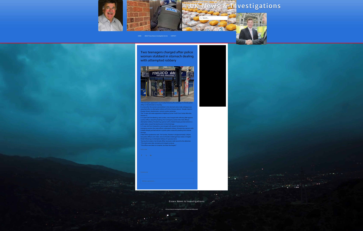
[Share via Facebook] (141, 155)
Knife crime (144, 149)
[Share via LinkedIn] (151, 155)
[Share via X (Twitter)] (146, 155)
